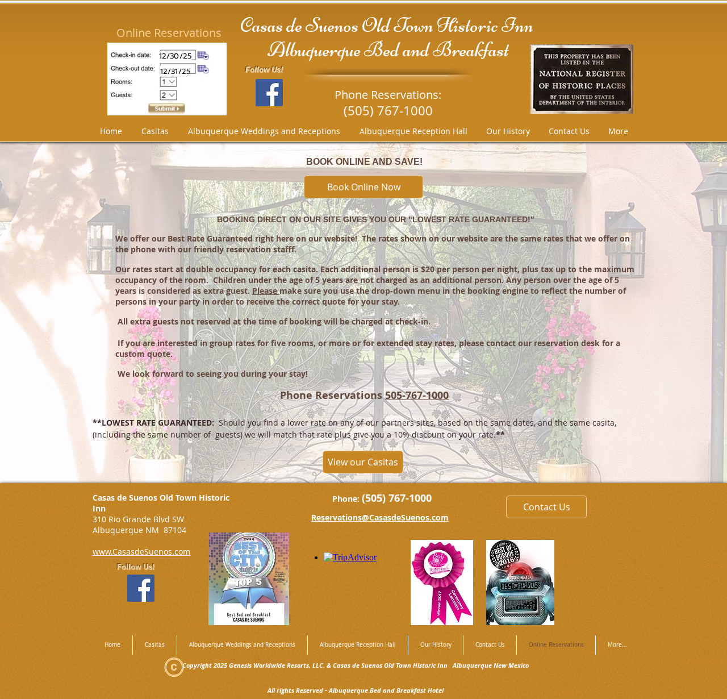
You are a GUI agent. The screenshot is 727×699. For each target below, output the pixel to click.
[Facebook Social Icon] (269, 92)
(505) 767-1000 (397, 498)
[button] (520, 582)
